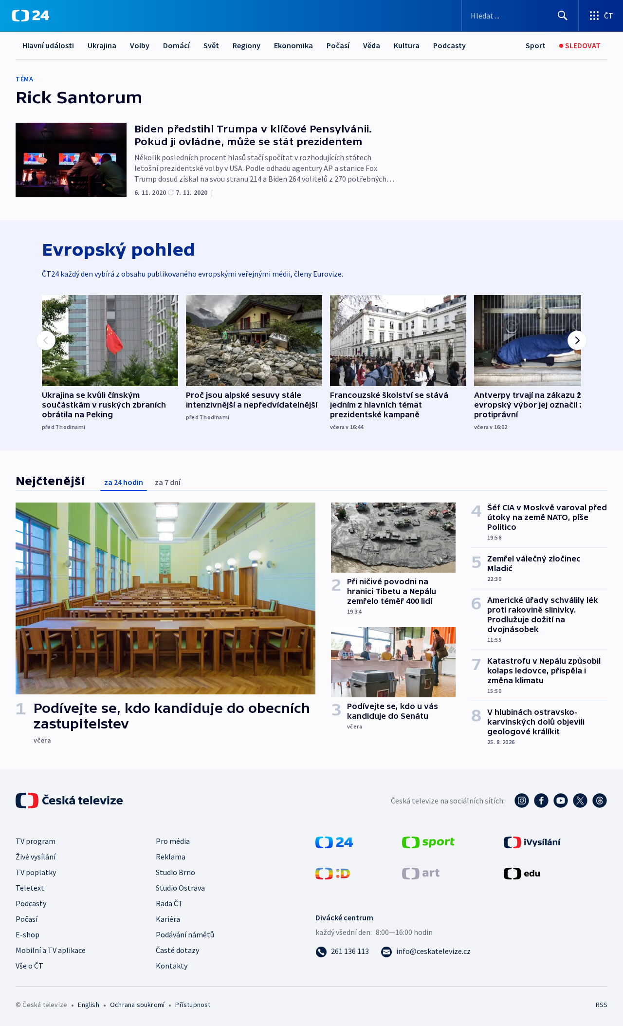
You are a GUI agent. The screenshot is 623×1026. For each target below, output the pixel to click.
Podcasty (449, 45)
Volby (139, 45)
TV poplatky (36, 872)
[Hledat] (562, 15)
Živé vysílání (35, 856)
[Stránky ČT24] (334, 841)
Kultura (407, 45)
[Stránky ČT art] (421, 872)
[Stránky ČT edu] (522, 872)
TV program (35, 841)
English (88, 1004)
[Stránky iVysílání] (532, 841)
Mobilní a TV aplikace (51, 950)
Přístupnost (192, 1004)
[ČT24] (30, 15)
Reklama (170, 856)
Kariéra (168, 919)
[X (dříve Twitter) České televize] (580, 800)
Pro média (173, 841)
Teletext (30, 888)
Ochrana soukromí (137, 1004)
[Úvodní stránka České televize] (70, 800)
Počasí (338, 45)
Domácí (176, 45)
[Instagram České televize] (522, 800)
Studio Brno (175, 872)
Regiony (246, 45)
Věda (371, 45)
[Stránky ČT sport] (428, 841)
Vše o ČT (29, 965)
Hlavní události (48, 45)
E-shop (27, 934)
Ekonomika (293, 45)
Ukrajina (102, 45)
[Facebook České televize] (541, 800)
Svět (211, 45)
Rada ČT (169, 903)
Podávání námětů (185, 934)
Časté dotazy (177, 950)
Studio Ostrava (180, 888)
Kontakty (171, 965)
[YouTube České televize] (560, 800)
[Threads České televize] (599, 800)
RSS (601, 1004)
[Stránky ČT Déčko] (332, 872)
